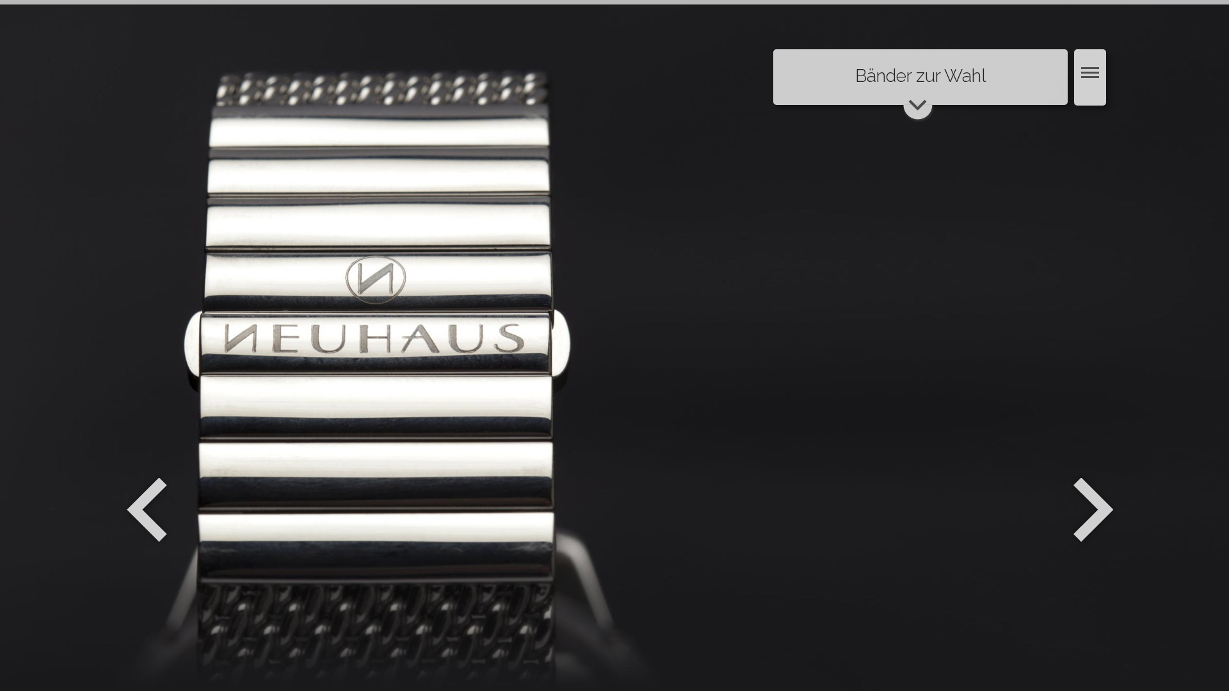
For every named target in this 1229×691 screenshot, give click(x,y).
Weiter (1095, 510)
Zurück (147, 510)
